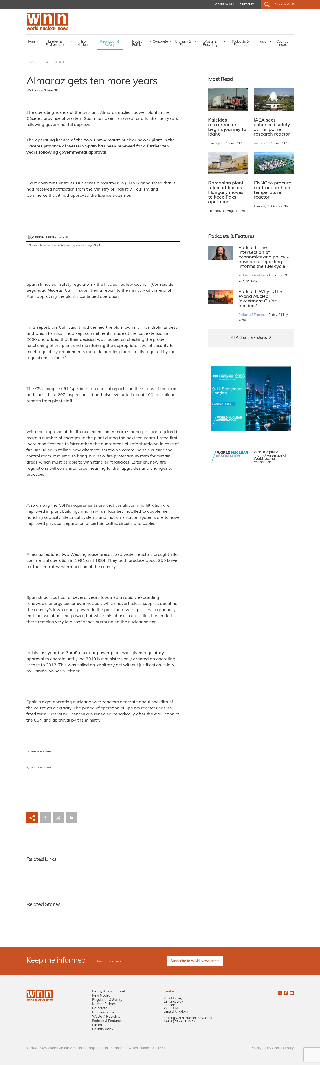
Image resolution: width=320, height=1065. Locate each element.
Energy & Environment (55, 43)
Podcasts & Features (240, 43)
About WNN (224, 4)
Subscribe (247, 4)
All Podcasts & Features (249, 338)
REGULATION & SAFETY (52, 62)
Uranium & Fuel (183, 43)
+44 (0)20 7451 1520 (179, 1021)
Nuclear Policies (138, 43)
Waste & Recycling (210, 43)
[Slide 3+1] (263, 439)
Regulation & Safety (109, 43)
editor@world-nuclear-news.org (188, 1018)
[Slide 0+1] (238, 439)
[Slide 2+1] (255, 439)
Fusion (263, 42)
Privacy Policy (261, 1048)
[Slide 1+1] (246, 439)
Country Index (282, 43)
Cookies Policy (283, 1048)
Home (31, 42)
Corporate (160, 42)
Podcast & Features (107, 1021)
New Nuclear (83, 43)
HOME (30, 62)
